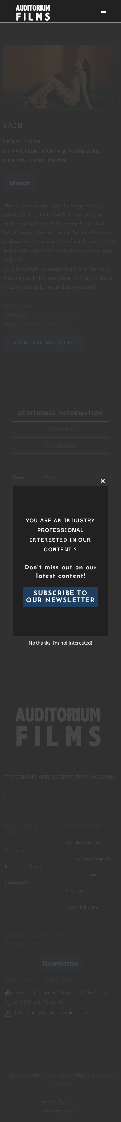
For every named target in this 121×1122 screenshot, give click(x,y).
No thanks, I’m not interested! (60, 643)
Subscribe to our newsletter (60, 597)
